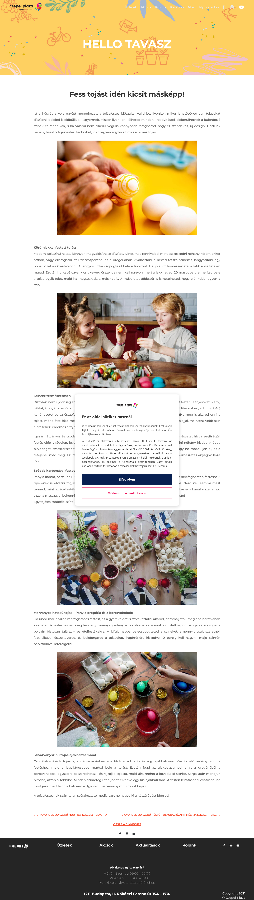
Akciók (146, 7)
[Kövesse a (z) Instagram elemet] (127, 834)
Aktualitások (148, 845)
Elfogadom (127, 479)
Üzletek (131, 7)
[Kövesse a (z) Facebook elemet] (120, 834)
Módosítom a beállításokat (127, 493)
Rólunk (160, 7)
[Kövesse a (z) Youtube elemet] (134, 834)
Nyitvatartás (209, 7)
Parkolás (177, 7)
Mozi (191, 7)
